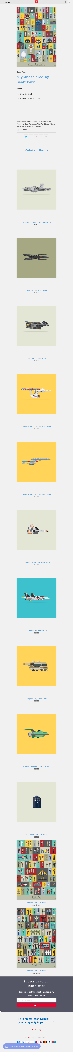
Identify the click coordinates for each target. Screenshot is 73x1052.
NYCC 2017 (21, 127)
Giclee (24, 130)
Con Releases (30, 124)
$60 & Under (32, 121)
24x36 (25, 108)
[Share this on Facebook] (31, 136)
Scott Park (21, 72)
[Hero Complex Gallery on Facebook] (32, 1030)
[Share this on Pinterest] (36, 136)
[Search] (65, 2)
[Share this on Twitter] (26, 136)
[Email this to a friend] (46, 136)
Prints (29, 127)
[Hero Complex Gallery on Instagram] (39, 1030)
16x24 (19, 108)
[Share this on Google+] (41, 136)
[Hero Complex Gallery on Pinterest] (36, 1030)
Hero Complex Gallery (39, 1037)
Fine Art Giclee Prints (45, 124)
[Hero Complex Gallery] (36, 2)
